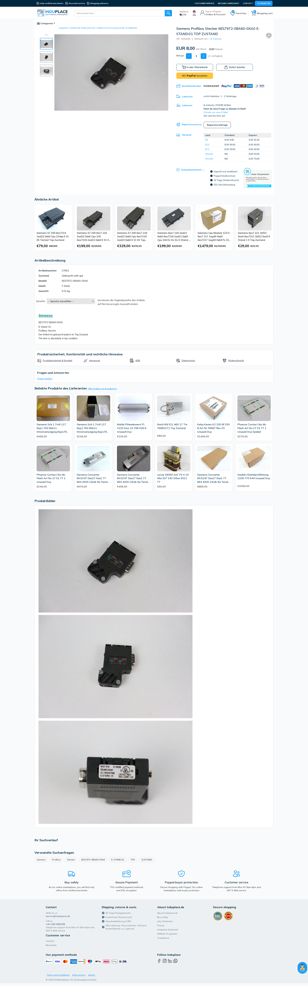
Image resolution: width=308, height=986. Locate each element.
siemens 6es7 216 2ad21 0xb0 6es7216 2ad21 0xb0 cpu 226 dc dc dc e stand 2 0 (173, 236)
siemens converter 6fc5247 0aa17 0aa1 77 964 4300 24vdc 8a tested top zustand (133, 478)
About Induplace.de (167, 913)
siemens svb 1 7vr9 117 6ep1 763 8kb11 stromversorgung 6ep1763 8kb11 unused (93, 428)
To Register (263, 3)
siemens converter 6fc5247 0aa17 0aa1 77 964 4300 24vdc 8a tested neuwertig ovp (213, 478)
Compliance (163, 938)
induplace (63, 28)
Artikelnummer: (47, 270)
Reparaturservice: (192, 124)
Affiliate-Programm (167, 933)
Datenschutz (188, 360)
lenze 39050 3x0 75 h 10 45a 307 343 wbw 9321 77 (173, 478)
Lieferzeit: (187, 96)
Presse (160, 925)
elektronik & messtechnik (83, 28)
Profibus (56, 859)
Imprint (91, 975)
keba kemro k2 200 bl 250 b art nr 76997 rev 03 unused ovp (213, 428)
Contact (248, 3)
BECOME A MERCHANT (228, 3)
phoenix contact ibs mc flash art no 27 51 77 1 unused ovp (51, 478)
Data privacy (79, 975)
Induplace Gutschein (167, 929)
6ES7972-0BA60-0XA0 (93, 859)
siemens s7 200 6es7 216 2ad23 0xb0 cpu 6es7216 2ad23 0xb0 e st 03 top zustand (132, 236)
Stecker (71, 859)
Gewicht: (43, 291)
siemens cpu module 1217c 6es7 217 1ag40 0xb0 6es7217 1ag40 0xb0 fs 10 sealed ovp (214, 236)
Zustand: (43, 275)
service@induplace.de (58, 916)
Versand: (187, 134)
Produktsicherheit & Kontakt (57, 360)
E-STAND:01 (117, 859)
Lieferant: (187, 105)
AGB (137, 360)
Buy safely (162, 917)
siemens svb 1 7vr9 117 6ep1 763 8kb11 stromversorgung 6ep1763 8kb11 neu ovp (52, 428)
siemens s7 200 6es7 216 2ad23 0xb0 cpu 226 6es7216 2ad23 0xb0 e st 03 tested (93, 236)
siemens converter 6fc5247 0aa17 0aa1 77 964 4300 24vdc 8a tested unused (93, 478)
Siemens (41, 859)
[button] (46, 34)
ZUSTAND (146, 859)
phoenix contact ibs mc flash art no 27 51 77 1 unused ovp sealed (251, 428)
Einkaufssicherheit (191, 169)
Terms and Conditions (58, 975)
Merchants (51, 945)
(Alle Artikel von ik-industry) (102, 388)
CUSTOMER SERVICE (204, 3)
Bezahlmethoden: (192, 86)
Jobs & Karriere (165, 921)
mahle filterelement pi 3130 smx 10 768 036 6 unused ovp (131, 428)
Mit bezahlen (194, 75)
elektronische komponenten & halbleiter (117, 28)
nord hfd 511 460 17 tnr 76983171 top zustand (172, 426)
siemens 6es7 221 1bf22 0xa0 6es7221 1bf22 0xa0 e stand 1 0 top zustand (254, 236)
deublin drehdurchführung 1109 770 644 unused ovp (253, 476)
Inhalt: (42, 285)
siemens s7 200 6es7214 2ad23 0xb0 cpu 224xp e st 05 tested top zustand (53, 236)
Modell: (42, 280)
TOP (133, 859)
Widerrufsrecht (236, 360)
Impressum (94, 360)
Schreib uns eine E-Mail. (216, 112)
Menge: (180, 55)
